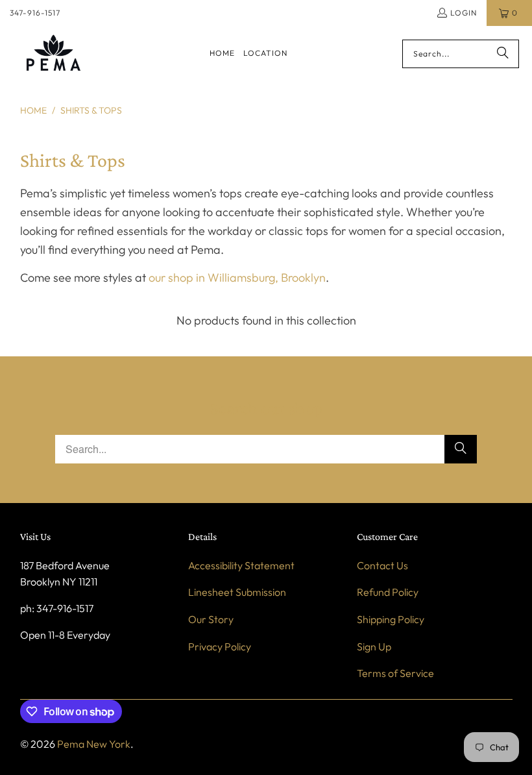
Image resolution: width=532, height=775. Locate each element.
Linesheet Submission (237, 591)
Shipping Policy (390, 619)
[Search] (503, 54)
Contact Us (382, 565)
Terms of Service (395, 673)
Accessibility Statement (241, 565)
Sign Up (374, 646)
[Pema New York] (53, 53)
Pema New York (93, 743)
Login (463, 13)
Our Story (211, 619)
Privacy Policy (219, 646)
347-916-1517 (35, 13)
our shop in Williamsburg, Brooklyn (237, 277)
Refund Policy (387, 591)
